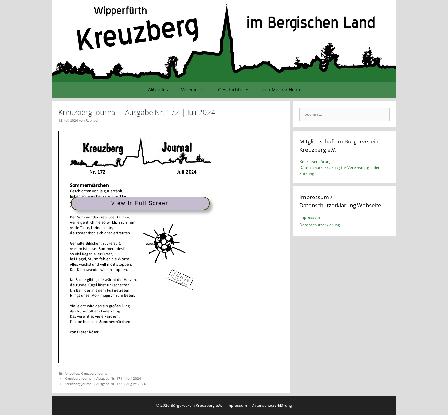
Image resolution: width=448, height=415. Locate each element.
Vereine (189, 89)
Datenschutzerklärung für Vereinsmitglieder (339, 167)
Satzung (306, 173)
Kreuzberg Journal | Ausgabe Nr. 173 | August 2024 (105, 383)
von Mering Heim (281, 89)
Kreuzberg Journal (95, 373)
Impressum (309, 217)
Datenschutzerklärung (319, 225)
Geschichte (230, 89)
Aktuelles (158, 89)
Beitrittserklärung (315, 161)
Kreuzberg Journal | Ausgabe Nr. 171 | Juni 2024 (103, 378)
